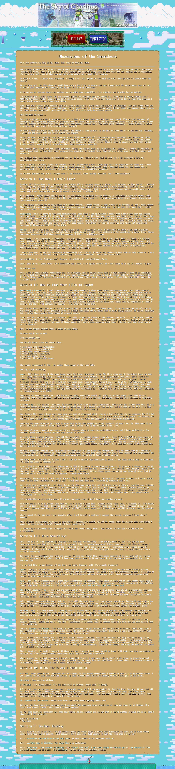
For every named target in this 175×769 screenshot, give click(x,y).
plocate (32, 629)
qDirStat (24, 680)
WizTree (24, 673)
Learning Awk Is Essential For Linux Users (48, 743)
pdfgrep (24, 611)
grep (22, 374)
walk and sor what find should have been (103, 585)
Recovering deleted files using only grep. (48, 738)
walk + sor (25, 581)
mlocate (45, 629)
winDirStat (25, 685)
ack (21, 601)
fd (21, 485)
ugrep (22, 570)
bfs (21, 638)
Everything (25, 214)
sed (21, 620)
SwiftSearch (26, 701)
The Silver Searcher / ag (33, 590)
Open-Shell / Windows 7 (32, 290)
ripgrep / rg (26, 405)
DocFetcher (42, 701)
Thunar (23, 230)
